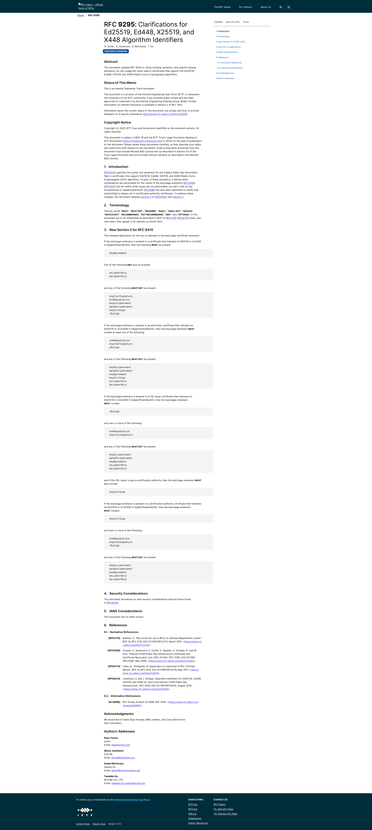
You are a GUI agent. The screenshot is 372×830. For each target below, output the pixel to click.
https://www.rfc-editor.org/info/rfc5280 (171, 660)
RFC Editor (220, 804)
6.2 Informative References (230, 68)
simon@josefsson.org (123, 757)
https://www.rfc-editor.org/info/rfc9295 (165, 114)
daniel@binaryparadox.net (125, 770)
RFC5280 (189, 182)
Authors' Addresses (119, 731)
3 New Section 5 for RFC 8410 (230, 41)
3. (106, 230)
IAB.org (192, 813)
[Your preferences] (290, 7)
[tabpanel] (242, 54)
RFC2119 (171, 218)
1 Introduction (222, 31)
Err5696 (149, 189)
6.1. (106, 632)
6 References (222, 57)
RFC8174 (183, 218)
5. (106, 611)
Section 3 (178, 196)
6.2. (106, 695)
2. (106, 205)
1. (105, 167)
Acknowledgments (119, 714)
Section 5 (146, 196)
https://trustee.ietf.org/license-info (143, 140)
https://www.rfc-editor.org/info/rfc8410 (146, 689)
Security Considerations (128, 593)
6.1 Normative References (229, 62)
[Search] (281, 7)
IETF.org (192, 804)
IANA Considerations (125, 611)
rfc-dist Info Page (223, 809)
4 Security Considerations (228, 47)
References (118, 625)
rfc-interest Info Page (225, 813)
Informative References (125, 695)
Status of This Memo (120, 83)
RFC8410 (110, 172)
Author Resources (198, 823)
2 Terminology (223, 36)
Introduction (118, 167)
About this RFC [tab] (233, 22)
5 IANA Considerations (227, 52)
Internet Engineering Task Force (132, 799)
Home (80, 15)
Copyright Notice (117, 122)
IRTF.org (192, 809)
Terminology (119, 205)
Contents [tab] (218, 22)
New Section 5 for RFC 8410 (131, 230)
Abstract (111, 61)
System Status (83, 824)
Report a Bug (99, 824)
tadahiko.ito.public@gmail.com (128, 783)
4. (106, 593)
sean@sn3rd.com (120, 744)
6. (106, 625)
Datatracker (194, 818)
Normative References (124, 632)
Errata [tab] (246, 22)
